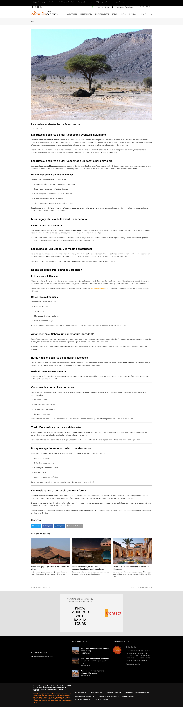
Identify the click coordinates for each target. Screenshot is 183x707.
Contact (107, 613)
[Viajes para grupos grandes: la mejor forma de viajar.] (50, 551)
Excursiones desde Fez (42, 587)
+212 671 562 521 (103, 7)
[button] (151, 14)
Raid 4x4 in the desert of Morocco (45, 695)
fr (143, 7)
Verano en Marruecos (79, 693)
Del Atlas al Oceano (128, 696)
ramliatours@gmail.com (125, 7)
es (147, 7)
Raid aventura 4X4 (96, 693)
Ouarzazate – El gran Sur (82, 700)
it (140, 7)
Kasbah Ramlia (131, 647)
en (150, 7)
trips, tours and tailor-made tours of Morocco (52, 699)
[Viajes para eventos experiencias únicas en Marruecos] (132, 551)
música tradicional (48, 297)
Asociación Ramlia (133, 664)
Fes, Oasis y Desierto (101, 700)
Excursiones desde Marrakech (108, 696)
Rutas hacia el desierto (45, 357)
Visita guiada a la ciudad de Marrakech (137, 693)
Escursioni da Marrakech (140, 587)
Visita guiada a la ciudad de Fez (84, 696)
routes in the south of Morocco (60, 697)
